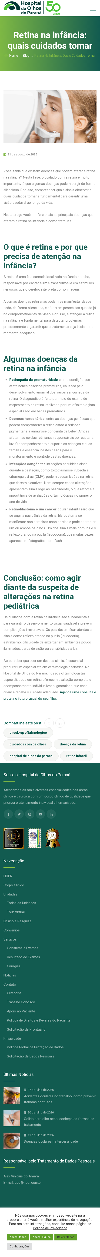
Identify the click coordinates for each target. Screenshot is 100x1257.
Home (13, 55)
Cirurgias (13, 966)
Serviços (10, 939)
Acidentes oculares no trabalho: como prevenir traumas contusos (60, 1099)
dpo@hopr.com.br (28, 1182)
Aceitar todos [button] (18, 1237)
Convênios (11, 930)
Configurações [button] (20, 1246)
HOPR (7, 876)
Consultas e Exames (22, 948)
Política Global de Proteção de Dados (35, 1047)
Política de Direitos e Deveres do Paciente (38, 1020)
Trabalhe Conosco (21, 1002)
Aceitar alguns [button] (41, 1237)
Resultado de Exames (23, 957)
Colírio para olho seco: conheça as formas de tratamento (59, 1122)
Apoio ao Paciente (21, 1011)
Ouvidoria (14, 993)
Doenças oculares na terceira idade (51, 1141)
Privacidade (12, 1038)
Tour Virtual (16, 912)
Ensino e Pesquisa (17, 921)
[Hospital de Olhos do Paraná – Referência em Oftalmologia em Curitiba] (32, 8)
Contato (9, 984)
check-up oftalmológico (28, 732)
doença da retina (73, 744)
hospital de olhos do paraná (31, 756)
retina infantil (76, 756)
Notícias (9, 975)
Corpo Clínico (13, 885)
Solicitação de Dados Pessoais (30, 1056)
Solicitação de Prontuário (26, 1029)
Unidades (10, 894)
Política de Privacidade (50, 1228)
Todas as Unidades (21, 903)
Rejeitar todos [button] (65, 1237)
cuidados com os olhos (28, 744)
